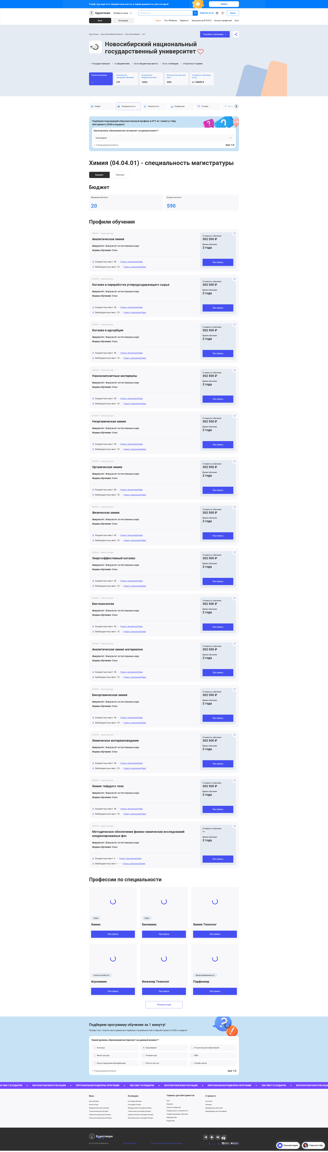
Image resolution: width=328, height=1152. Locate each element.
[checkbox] (164, 602)
